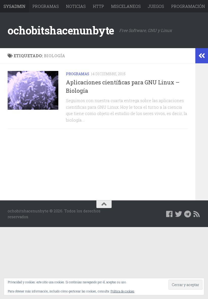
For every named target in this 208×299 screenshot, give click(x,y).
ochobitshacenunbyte (61, 30)
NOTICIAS (76, 6)
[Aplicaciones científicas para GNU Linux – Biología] (33, 90)
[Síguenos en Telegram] (187, 214)
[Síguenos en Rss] (196, 214)
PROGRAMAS (45, 6)
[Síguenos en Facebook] (169, 214)
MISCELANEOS (126, 6)
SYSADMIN (14, 6)
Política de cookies (122, 291)
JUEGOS (156, 6)
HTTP (98, 6)
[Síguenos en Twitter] (178, 214)
